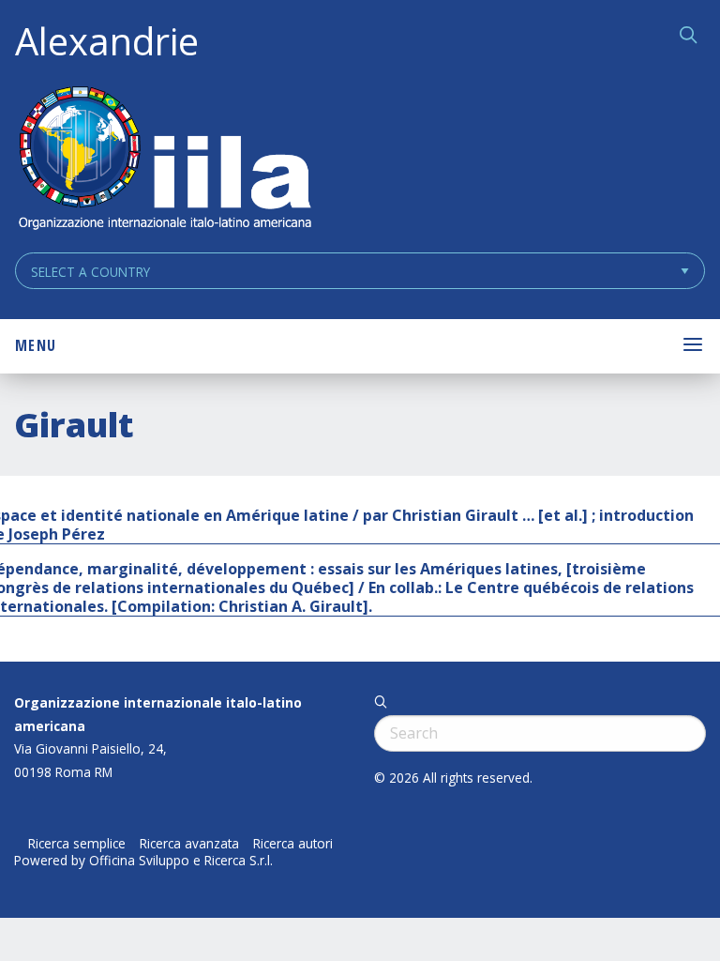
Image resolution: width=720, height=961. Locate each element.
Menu (35, 345)
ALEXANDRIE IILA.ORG (164, 160)
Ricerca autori (293, 843)
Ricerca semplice (77, 843)
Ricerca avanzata (189, 843)
